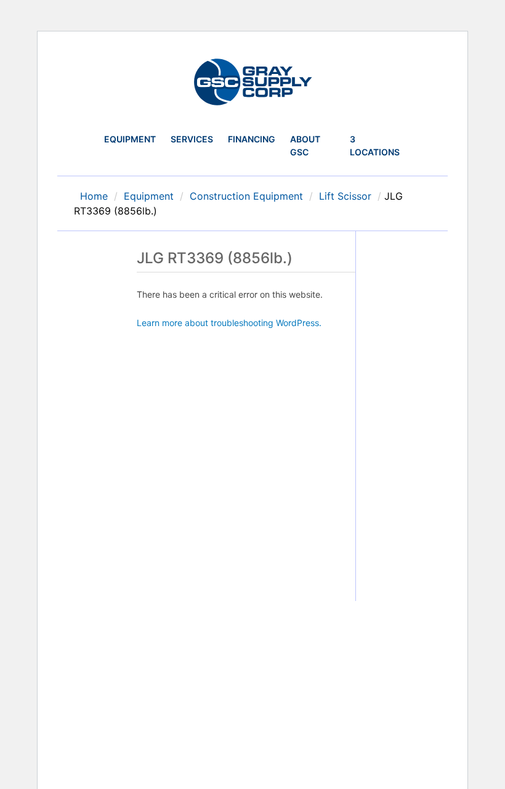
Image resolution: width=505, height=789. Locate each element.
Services (192, 139)
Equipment (130, 139)
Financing (251, 139)
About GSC (305, 145)
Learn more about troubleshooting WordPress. (229, 322)
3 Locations (375, 145)
